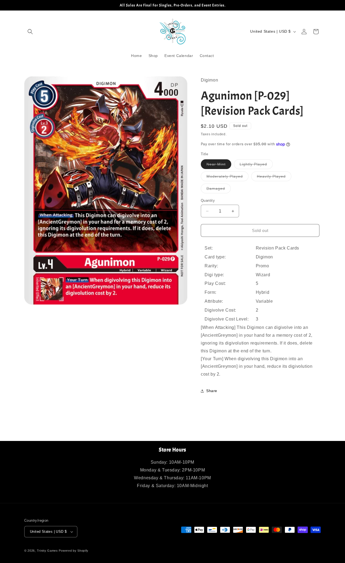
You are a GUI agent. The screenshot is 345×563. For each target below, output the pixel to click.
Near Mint (218, 165)
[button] (30, 32)
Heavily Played (274, 177)
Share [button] (211, 391)
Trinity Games (47, 550)
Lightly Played (256, 165)
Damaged (218, 189)
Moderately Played (227, 177)
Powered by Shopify (73, 550)
